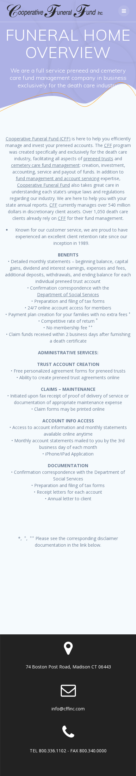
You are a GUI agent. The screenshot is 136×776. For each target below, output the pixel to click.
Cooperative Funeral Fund (43, 185)
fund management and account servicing (57, 178)
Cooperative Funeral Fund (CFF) (38, 139)
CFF (108, 145)
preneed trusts (98, 159)
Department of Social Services (68, 294)
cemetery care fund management (45, 165)
